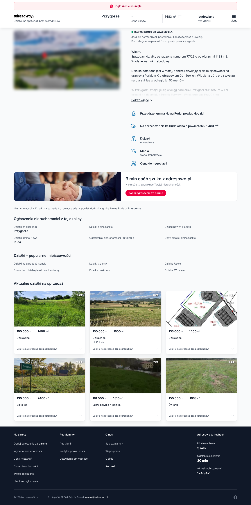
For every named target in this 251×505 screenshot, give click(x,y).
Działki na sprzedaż (47, 208)
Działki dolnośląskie (101, 226)
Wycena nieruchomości (28, 451)
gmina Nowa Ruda (113, 208)
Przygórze (134, 208)
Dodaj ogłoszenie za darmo (145, 192)
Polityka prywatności (72, 451)
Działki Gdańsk (98, 263)
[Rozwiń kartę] (81, 349)
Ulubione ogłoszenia (26, 481)
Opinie (109, 458)
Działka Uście (173, 263)
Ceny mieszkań (23, 458)
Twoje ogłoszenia (24, 473)
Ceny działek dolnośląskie (180, 237)
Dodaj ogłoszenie (30, 443)
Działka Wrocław (175, 270)
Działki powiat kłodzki (178, 226)
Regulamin (66, 443)
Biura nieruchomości (26, 466)
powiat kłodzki (89, 208)
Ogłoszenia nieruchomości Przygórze (111, 237)
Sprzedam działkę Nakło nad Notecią (36, 270)
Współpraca (112, 451)
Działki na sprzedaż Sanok (30, 263)
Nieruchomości (23, 208)
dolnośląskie (70, 208)
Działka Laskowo (99, 270)
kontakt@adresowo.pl (96, 497)
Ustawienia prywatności (74, 458)
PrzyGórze (211, 95)
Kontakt (110, 466)
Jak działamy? (114, 443)
